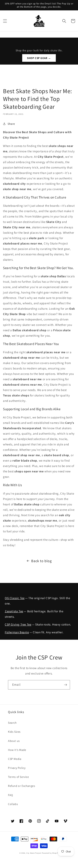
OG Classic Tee (14, 598)
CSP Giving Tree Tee (18, 624)
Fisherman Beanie (17, 632)
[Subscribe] (65, 684)
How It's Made (17, 750)
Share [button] (11, 124)
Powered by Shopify (50, 853)
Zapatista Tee (14, 611)
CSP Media (14, 759)
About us (14, 741)
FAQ (10, 795)
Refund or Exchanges (21, 786)
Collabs (13, 804)
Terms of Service (18, 777)
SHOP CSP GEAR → (39, 58)
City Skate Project (33, 853)
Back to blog (41, 561)
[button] (5, 21)
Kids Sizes (14, 731)
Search (12, 722)
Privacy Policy (16, 768)
